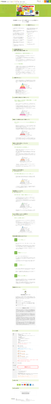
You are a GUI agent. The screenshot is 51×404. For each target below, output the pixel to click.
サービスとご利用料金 (12, 3)
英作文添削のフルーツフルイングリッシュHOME (5, 3)
